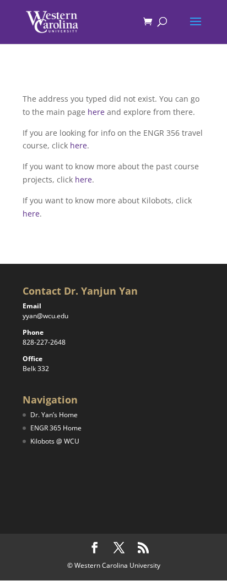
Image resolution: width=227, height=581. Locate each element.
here (96, 112)
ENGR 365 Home (56, 428)
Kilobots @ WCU (54, 441)
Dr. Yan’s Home (54, 414)
